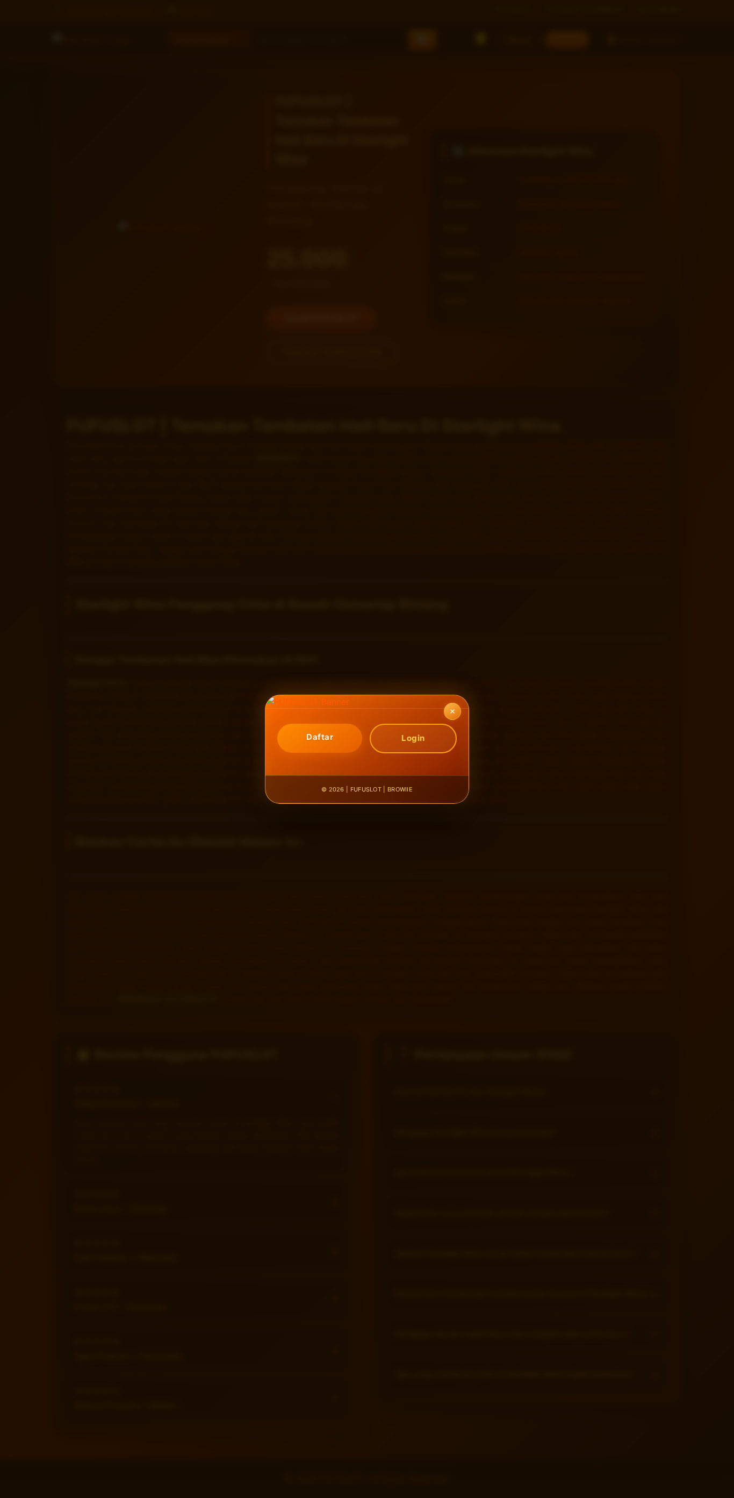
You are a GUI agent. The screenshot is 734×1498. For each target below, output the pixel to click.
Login (413, 738)
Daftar (319, 737)
